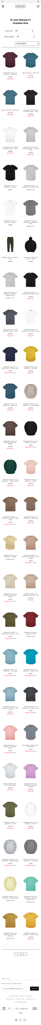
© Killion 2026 (13, 996)
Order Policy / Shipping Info (15, 999)
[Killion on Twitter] (16, 1020)
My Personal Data (20, 1002)
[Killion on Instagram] (24, 1020)
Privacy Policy (30, 999)
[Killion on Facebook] (20, 1020)
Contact (29, 996)
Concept (22, 996)
